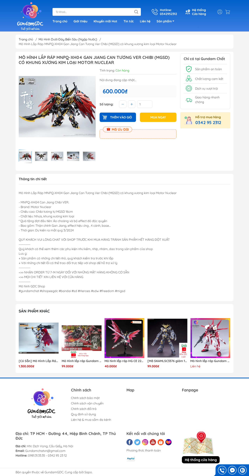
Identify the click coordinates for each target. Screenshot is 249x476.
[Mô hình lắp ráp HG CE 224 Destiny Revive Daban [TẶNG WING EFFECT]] (124, 338)
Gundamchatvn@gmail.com (45, 451)
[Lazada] (168, 442)
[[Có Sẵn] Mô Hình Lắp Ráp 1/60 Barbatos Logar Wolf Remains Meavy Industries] (39, 338)
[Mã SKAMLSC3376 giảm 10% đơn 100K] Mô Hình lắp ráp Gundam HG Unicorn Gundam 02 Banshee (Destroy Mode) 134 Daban (167, 361)
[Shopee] (161, 442)
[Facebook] (129, 442)
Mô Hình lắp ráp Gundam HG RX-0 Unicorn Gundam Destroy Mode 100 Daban (82, 361)
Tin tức (129, 21)
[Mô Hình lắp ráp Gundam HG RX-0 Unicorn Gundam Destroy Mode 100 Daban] (82, 338)
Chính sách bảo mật (85, 398)
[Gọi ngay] (222, 470)
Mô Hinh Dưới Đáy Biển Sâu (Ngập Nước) (68, 39)
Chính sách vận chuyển (87, 403)
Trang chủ (60, 21)
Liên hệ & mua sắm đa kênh (91, 420)
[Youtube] (153, 442)
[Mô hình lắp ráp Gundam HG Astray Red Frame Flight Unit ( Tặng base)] (210, 338)
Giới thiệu (80, 21)
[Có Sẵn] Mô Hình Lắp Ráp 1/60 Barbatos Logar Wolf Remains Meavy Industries (39, 361)
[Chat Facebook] (232, 470)
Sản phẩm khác (34, 311)
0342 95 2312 (208, 122)
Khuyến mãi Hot (105, 21)
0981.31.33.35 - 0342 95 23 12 (47, 455)
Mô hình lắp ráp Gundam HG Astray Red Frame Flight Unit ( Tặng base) (210, 361)
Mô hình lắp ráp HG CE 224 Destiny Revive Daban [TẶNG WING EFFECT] (124, 361)
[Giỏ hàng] (228, 12)
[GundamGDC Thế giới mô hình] (30, 16)
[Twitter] (137, 442)
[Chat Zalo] (242, 470)
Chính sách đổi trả (83, 409)
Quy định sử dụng (83, 414)
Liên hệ (145, 21)
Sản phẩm (164, 21)
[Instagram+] (145, 442)
